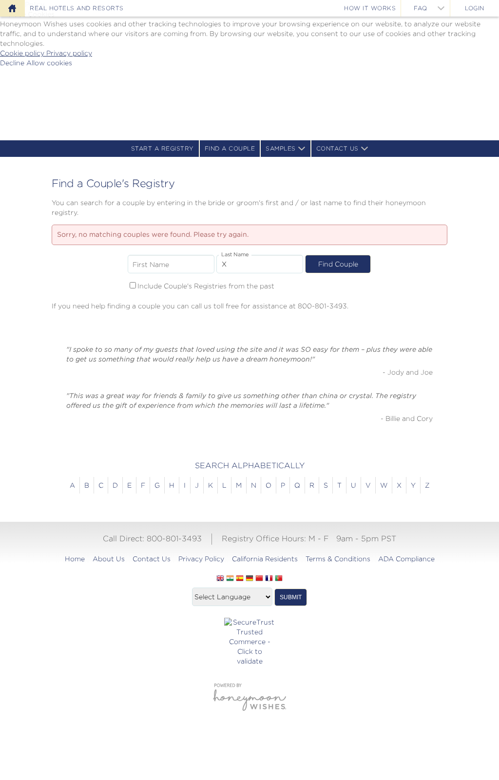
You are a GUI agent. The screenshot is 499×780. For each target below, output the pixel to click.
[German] (249, 578)
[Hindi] (230, 578)
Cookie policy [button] (23, 53)
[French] (269, 578)
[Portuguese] (279, 578)
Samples (281, 148)
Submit (291, 597)
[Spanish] (240, 578)
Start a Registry (162, 148)
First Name (151, 264)
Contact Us (337, 148)
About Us (109, 559)
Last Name (235, 254)
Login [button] (474, 8)
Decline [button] (13, 63)
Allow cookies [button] (49, 63)
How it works (370, 8)
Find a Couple (230, 148)
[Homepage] (12, 8)
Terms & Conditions (338, 559)
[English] (220, 578)
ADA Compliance (406, 559)
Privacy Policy (201, 559)
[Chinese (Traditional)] (259, 578)
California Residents (265, 559)
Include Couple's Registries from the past (205, 286)
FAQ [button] (420, 8)
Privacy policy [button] (69, 53)
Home (75, 559)
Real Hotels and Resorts (77, 8)
